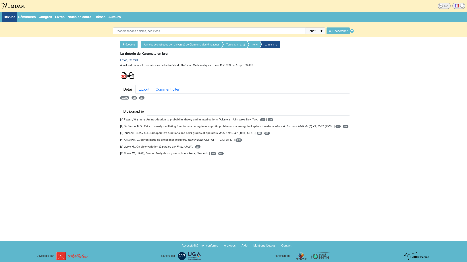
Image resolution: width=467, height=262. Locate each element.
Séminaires (27, 16)
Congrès (45, 16)
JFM (239, 139)
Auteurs (114, 16)
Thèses (99, 16)
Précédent (129, 44)
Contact (286, 245)
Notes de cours (79, 16)
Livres (60, 16)
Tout (311, 31)
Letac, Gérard (129, 60)
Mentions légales (264, 245)
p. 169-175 (271, 44)
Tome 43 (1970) (235, 44)
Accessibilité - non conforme (200, 245)
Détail (127, 89)
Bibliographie (133, 111)
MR (134, 97)
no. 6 (255, 44)
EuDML (124, 97)
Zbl (141, 97)
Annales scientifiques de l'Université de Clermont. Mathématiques (181, 44)
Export (144, 89)
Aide (245, 245)
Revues (9, 16)
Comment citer (168, 89)
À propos (230, 245)
